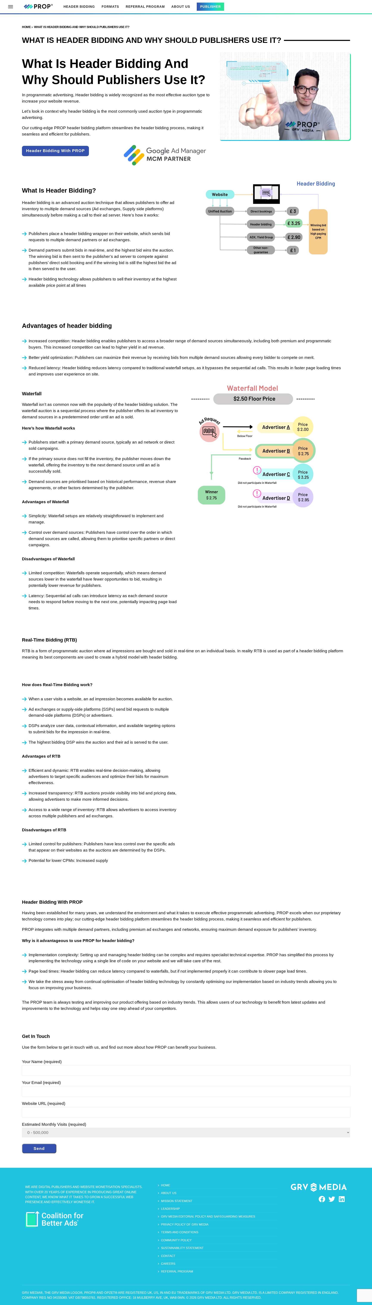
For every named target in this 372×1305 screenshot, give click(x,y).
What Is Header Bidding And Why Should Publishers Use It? (82, 27)
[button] (10, 6)
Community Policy (176, 1240)
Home (26, 27)
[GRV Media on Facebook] (322, 1199)
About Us (180, 6)
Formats (110, 6)
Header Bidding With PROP (55, 150)
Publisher (210, 6)
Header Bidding (79, 6)
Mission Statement (176, 1201)
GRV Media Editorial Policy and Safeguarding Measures (208, 1216)
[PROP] (38, 6)
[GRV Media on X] (332, 1199)
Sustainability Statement (182, 1248)
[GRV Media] (318, 1187)
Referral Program (145, 6)
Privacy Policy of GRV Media (184, 1224)
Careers (168, 1263)
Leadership (170, 1208)
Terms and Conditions (179, 1232)
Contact (168, 1256)
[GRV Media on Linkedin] (341, 1199)
